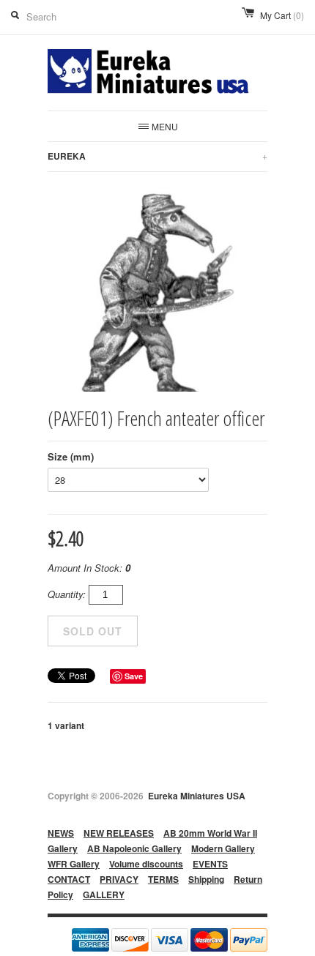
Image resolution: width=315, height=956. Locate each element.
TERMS (163, 879)
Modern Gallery (223, 848)
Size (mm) (71, 456)
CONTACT (69, 879)
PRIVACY (119, 879)
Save (134, 676)
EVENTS (210, 863)
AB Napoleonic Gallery (134, 848)
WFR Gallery (74, 863)
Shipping (206, 879)
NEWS (61, 833)
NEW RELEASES (119, 833)
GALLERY (104, 894)
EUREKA (157, 156)
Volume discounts (146, 863)
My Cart (282, 15)
